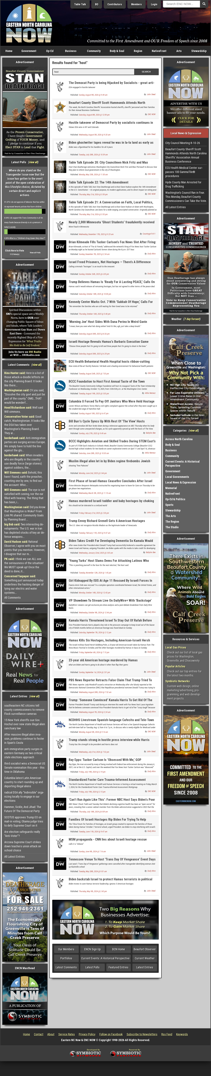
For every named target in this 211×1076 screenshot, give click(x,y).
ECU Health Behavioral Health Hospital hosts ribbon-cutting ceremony (109, 363)
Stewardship (199, 51)
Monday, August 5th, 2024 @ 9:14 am (93, 732)
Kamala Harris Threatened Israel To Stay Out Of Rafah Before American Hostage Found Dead (110, 622)
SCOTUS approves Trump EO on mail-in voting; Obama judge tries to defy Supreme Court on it (23, 821)
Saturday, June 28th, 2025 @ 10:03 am (94, 453)
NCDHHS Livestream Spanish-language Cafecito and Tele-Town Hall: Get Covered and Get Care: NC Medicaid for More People (111, 722)
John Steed (151, 94)
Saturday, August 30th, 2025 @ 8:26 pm (94, 334)
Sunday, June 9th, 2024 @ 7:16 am (92, 851)
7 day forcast (192, 319)
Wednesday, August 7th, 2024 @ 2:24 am (94, 712)
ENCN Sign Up (92, 949)
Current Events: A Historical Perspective (105, 958)
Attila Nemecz (150, 393)
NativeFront (159, 51)
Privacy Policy (87, 1034)
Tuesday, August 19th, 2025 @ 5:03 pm (94, 393)
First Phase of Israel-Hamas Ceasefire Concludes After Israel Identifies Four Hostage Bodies (110, 483)
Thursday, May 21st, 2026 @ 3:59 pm (93, 194)
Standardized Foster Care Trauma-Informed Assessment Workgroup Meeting (107, 781)
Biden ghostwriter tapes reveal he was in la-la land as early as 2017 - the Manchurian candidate (111, 144)
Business (70, 51)
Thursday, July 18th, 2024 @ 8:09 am (93, 812)
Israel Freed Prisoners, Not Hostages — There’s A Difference (110, 262)
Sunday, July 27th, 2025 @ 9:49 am (92, 433)
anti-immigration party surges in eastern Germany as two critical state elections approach (23, 753)
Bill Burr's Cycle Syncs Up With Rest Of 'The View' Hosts (107, 421)
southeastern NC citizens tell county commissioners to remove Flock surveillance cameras (24, 709)
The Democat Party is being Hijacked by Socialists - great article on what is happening (111, 85)
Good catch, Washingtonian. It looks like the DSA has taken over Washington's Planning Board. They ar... (24, 425)
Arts (179, 51)
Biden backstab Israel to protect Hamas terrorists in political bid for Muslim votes (110, 881)
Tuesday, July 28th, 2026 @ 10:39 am (93, 155)
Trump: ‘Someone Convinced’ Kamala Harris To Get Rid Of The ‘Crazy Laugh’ (110, 702)
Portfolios (66, 958)
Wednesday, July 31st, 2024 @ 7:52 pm (94, 752)
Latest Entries (144, 967)
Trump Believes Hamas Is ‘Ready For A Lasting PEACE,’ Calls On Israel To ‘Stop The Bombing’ (112, 284)
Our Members (66, 949)
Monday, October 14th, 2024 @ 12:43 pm (94, 593)
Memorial (171, 488)
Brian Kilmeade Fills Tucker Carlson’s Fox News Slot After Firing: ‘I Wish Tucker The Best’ (112, 244)
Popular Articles (175, 666)
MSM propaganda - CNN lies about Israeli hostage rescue (108, 839)
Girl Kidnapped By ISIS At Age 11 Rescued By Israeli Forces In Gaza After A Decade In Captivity (110, 582)
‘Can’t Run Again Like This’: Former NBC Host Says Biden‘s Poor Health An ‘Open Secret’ (112, 801)
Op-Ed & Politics (175, 499)
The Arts (170, 516)
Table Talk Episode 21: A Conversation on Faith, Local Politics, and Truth (111, 204)
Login (154, 4)
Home (8, 51)
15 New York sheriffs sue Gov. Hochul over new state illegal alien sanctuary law (24, 724)
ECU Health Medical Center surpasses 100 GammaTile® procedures (184, 172)
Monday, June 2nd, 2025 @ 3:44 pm (93, 473)
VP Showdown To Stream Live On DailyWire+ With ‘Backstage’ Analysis (110, 602)
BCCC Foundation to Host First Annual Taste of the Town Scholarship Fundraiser (107, 383)
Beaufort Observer (145, 949)
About (50, 1034)
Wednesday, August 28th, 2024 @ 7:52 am (95, 692)
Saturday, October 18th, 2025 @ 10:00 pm (95, 294)
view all (33, 162)
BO (96, 4)
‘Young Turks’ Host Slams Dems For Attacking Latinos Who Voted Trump (109, 562)
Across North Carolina (179, 439)
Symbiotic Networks (177, 681)
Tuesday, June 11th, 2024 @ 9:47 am (93, 831)
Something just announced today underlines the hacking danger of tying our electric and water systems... (24, 584)
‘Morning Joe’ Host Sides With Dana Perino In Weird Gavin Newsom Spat (108, 323)
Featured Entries (118, 967)
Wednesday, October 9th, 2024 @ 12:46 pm (95, 612)
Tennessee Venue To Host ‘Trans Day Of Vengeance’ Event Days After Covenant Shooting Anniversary (112, 861)
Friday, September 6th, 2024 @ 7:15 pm (94, 652)
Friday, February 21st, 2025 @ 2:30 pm (94, 513)
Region (138, 51)
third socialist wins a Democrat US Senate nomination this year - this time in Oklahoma (24, 767)
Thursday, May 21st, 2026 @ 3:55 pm (93, 214)
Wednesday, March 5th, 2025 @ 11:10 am (95, 493)
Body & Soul (117, 51)
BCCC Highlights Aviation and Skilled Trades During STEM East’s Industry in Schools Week (112, 443)
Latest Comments (66, 967)
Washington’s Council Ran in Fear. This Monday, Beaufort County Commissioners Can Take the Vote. (186, 197)
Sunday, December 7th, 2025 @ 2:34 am (94, 254)
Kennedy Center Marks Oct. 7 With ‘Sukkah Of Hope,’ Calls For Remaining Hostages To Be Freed (111, 304)
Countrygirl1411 (149, 234)
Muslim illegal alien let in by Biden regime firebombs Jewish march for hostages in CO (109, 463)
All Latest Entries (14, 856)
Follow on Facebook (111, 1034)
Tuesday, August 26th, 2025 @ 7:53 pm (94, 374)
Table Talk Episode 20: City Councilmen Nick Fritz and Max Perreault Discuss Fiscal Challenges (108, 164)
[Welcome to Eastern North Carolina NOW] (29, 23)
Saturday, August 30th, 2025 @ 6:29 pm (94, 354)
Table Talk (80, 4)
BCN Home (118, 949)
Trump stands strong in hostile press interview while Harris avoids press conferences (109, 742)
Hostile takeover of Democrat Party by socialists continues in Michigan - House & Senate (111, 124)
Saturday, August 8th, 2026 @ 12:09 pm (94, 115)
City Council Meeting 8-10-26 (182, 143)
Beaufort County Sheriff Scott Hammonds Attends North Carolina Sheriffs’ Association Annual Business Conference (109, 104)
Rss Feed (166, 1034)
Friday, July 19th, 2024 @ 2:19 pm (92, 772)
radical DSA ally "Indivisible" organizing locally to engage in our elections (24, 796)
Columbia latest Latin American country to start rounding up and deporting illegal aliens (23, 782)
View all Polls (35, 253)
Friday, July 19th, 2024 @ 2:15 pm (92, 792)
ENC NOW (151, 114)
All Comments (12, 597)
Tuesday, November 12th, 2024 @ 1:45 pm (95, 573)
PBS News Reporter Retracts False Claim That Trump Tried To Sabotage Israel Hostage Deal (110, 682)
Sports (169, 504)
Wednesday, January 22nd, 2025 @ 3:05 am (96, 553)
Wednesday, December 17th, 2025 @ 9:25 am (96, 234)
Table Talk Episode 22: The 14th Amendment (98, 182)
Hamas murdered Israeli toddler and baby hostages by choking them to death (111, 503)
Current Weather (145, 958)
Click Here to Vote (14, 250)
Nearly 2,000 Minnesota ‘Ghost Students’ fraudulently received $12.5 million (111, 224)
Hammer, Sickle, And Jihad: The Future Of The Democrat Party (22, 809)
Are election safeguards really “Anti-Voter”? (22, 834)
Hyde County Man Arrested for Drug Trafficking (183, 184)
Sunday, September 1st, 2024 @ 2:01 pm (94, 672)
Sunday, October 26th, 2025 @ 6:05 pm (94, 274)
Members (136, 4)
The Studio (172, 527)
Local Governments (177, 477)
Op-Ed (49, 51)
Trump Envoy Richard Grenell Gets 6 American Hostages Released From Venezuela (107, 523)
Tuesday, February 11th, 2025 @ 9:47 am (94, 533)
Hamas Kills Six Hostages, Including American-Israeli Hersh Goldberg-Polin (109, 642)
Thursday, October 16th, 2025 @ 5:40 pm (94, 314)
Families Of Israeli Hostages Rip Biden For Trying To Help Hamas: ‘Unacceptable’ (107, 821)
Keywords (182, 1034)
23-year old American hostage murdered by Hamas (103, 660)
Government (28, 51)
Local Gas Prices (175, 647)
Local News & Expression (180, 482)
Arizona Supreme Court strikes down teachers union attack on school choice (22, 846)
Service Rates (66, 1034)
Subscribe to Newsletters (142, 1034)
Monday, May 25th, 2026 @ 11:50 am (93, 174)
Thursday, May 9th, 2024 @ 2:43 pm (93, 891)
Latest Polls (92, 967)
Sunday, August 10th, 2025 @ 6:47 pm (93, 413)
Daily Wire (151, 254)
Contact (38, 1034)
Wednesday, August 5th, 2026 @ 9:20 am (94, 135)
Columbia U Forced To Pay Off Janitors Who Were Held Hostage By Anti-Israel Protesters (111, 403)
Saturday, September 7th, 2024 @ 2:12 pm (95, 632)
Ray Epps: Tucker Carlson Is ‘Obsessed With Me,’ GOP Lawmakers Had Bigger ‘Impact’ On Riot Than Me (105, 761)
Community (94, 51)
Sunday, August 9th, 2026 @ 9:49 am (93, 95)
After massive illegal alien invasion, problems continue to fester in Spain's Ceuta (24, 738)
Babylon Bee (150, 433)
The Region (172, 521)
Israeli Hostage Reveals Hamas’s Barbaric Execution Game (109, 342)
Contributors (114, 4)
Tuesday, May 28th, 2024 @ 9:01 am (93, 871)
